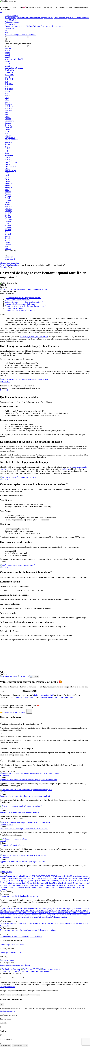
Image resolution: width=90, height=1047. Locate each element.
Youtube (33, 35)
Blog (6, 32)
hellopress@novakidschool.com (12, 945)
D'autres (3, 792)
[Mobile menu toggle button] (6, 255)
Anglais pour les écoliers (14, 917)
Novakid (3, 265)
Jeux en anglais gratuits (8, 930)
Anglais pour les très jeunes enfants (57, 915)
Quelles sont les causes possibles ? (17, 300)
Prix (6, 30)
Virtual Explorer (11, 20)
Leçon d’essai (5, 908)
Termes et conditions (27, 971)
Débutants (27, 18)
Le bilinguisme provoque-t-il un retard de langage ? (24, 302)
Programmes (9, 26)
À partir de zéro (10, 18)
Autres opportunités (22, 965)
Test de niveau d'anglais (19, 908)
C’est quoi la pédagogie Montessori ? (13, 845)
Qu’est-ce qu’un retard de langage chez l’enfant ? (23, 298)
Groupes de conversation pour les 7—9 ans (48, 923)
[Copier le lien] (34, 676)
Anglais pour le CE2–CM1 (50, 913)
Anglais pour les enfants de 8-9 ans (41, 911)
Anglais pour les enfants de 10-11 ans (68, 911)
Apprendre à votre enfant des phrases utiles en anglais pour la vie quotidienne (28, 780)
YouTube (36, 969)
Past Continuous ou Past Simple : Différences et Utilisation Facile (24, 829)
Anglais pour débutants (57, 908)
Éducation (14, 265)
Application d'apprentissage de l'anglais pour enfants (36, 930)
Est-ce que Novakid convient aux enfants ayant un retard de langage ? (26, 761)
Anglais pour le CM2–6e (69, 913)
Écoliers (20, 18)
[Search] (6, 39)
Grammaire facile (6, 825)
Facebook (17, 969)
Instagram (57, 969)
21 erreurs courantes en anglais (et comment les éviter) (20, 812)
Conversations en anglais (13, 915)
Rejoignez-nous (8, 963)
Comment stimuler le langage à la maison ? (20, 310)
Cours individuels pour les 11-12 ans (67, 18)
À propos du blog (11, 35)
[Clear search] (28, 37)
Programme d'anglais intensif (33, 915)
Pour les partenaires (30, 896)
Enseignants (9, 28)
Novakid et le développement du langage (20, 304)
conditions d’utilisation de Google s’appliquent (55, 697)
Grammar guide (24, 35)
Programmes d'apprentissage (38, 908)
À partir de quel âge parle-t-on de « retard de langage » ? (21, 724)
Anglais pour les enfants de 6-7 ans (15, 911)
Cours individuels (11, 16)
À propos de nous (6, 896)
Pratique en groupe (12, 22)
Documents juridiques (43, 971)
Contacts (6, 934)
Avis (15, 896)
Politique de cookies (7, 987)
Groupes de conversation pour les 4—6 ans (16, 923)
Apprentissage (10, 24)
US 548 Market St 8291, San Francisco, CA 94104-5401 (21, 937)
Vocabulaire (4, 775)
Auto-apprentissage (10, 928)
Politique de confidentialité (44, 695)
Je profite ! (4, 390)
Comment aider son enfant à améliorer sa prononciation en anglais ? (25, 796)
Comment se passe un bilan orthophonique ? (16, 749)
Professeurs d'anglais (59, 917)
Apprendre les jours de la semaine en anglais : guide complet (22, 862)
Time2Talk (85, 18)
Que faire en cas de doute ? (15, 308)
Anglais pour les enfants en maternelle (38, 917)
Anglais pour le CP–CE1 (30, 913)
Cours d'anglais (76, 915)
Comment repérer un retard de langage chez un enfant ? (25, 306)
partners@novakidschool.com (11, 952)
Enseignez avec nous (7, 965)
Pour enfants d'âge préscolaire (42, 18)
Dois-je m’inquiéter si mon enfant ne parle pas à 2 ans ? (20, 736)
